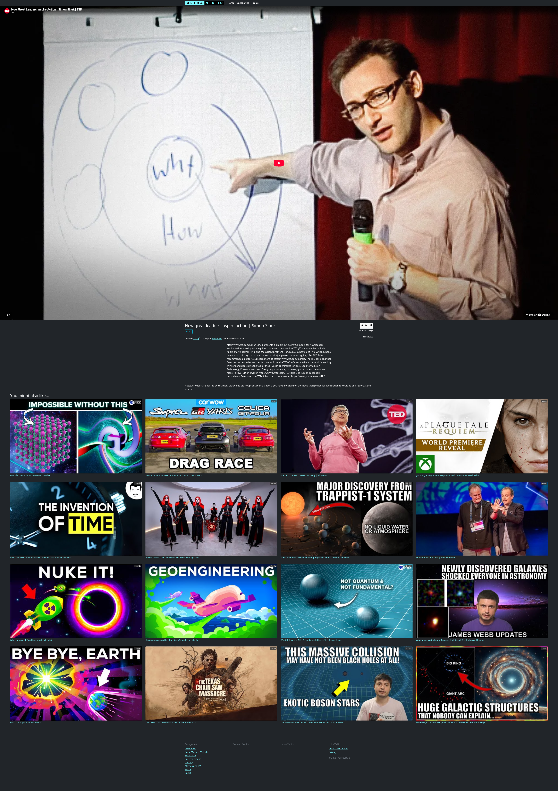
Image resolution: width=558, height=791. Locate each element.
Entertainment (193, 759)
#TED (188, 331)
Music (188, 769)
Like (365, 325)
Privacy (333, 752)
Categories (243, 3)
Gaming (189, 762)
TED (195, 338)
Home (231, 3)
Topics (255, 3)
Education (217, 338)
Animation (190, 748)
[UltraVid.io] (204, 3)
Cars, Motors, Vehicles (197, 752)
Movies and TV (193, 766)
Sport (188, 773)
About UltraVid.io (338, 748)
